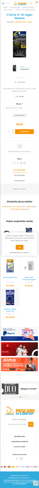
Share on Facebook (18, 163)
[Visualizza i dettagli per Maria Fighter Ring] (10, 266)
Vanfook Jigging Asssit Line (10, 310)
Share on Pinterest (21, 163)
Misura (18, 104)
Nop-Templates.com (23, 478)
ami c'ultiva (17, 207)
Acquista (24, 132)
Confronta (21, 82)
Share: (19, 159)
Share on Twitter (14, 163)
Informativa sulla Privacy (19, 253)
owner (4, 207)
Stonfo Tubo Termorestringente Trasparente (29, 279)
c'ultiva (28, 207)
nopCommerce (23, 475)
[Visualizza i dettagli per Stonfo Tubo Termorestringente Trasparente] (29, 266)
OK (19, 247)
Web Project (22, 480)
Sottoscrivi (30, 424)
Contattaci (19, 181)
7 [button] (22, 397)
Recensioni (19, 175)
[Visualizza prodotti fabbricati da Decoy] (29, 389)
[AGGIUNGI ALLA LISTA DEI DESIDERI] (19, 146)
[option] (10, 389)
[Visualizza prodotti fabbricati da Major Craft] (10, 389)
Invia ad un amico (25, 163)
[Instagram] (21, 458)
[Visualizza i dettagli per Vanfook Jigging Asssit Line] (10, 297)
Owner (30, 22)
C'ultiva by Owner (21, 22)
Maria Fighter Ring (10, 277)
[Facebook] (17, 458)
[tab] (19, 170)
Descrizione (19, 170)
